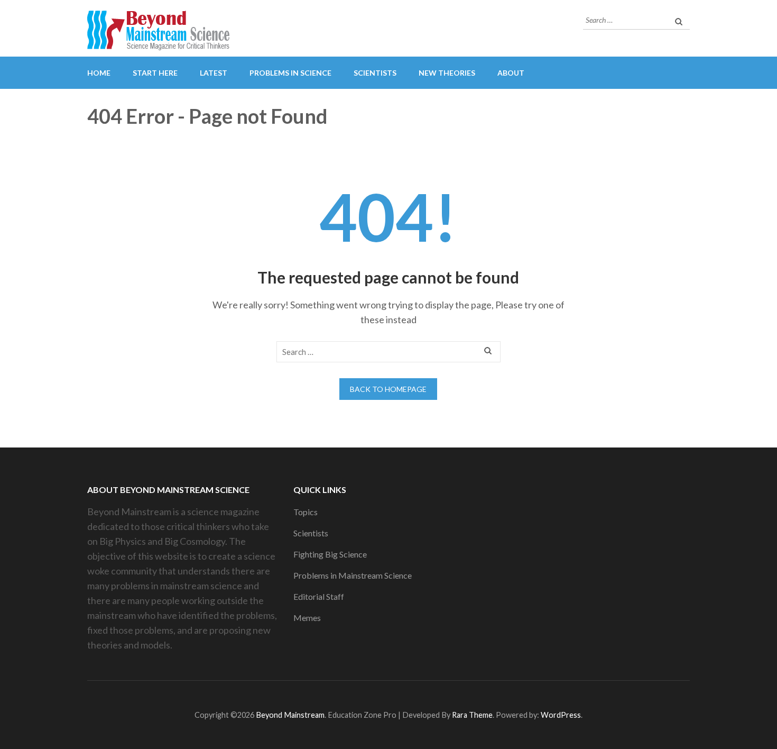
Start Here (155, 72)
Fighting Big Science (330, 554)
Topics (305, 512)
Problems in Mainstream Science (352, 575)
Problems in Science (290, 72)
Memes (307, 618)
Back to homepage (388, 389)
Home (98, 72)
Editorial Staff (318, 596)
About (510, 72)
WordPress (561, 714)
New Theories (447, 72)
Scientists (375, 72)
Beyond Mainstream (290, 714)
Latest (213, 72)
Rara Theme (472, 714)
